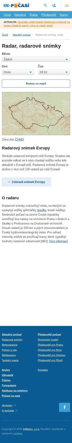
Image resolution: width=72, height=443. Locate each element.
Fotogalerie (9, 385)
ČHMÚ (19, 139)
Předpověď (49, 14)
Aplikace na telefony (15, 390)
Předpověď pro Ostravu (51, 355)
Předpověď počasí (49, 334)
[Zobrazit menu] (66, 5)
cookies (17, 433)
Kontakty (43, 369)
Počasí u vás (9, 349)
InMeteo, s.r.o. (31, 428)
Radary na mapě (36, 83)
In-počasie (8, 410)
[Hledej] (45, 5)
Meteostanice (10, 344)
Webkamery (9, 355)
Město (6, 53)
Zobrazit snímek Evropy (28, 182)
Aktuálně (20, 14)
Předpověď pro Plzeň (50, 360)
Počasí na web (11, 395)
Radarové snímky (12, 339)
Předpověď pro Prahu (50, 344)
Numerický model (48, 339)
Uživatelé (7, 375)
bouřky (41, 210)
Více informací (58, 241)
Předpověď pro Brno (50, 349)
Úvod (7, 14)
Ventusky (7, 405)
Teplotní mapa (10, 360)
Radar (34, 14)
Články (6, 380)
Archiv (6, 369)
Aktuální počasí (22, 34)
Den (5, 66)
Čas (40, 66)
